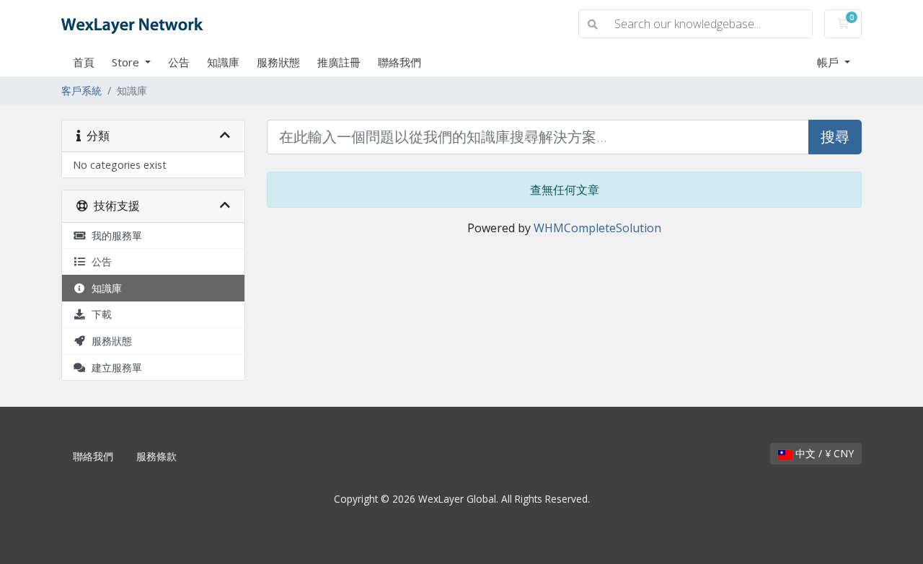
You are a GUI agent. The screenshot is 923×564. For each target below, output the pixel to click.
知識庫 (223, 62)
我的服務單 (114, 235)
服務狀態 (278, 62)
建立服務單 (114, 367)
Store (127, 62)
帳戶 (829, 62)
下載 (99, 314)
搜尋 (835, 136)
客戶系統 (81, 90)
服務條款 (156, 456)
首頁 (83, 62)
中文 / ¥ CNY (823, 453)
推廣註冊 (339, 62)
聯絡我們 (399, 62)
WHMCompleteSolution (597, 228)
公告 (179, 62)
